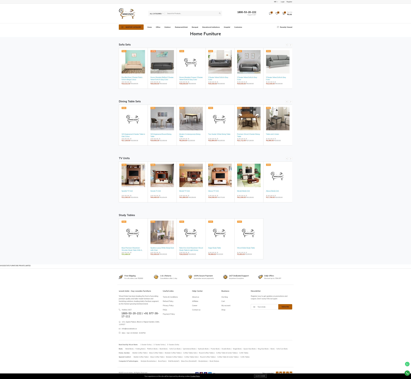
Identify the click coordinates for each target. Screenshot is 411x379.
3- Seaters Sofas (173, 345)
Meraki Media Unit (243, 191)
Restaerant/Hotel (181, 27)
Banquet (195, 27)
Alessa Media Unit (272, 191)
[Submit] (220, 13)
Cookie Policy (195, 376)
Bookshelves (203, 361)
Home (149, 27)
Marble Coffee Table (140, 353)
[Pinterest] (287, 373)
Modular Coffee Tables (173, 353)
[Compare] (145, 56)
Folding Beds (140, 349)
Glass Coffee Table (155, 353)
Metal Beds (129, 349)
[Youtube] (291, 373)
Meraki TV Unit (184, 191)
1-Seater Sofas (145, 345)
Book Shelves (214, 361)
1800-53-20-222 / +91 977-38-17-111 (140, 315)
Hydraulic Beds (203, 349)
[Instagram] (284, 373)
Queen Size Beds (249, 349)
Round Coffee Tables (206, 353)
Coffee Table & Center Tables (226, 353)
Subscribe (285, 307)
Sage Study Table (214, 248)
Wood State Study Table (246, 248)
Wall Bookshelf (173, 361)
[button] (286, 13)
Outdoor (167, 27)
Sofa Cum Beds (175, 349)
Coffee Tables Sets (190, 353)
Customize (238, 27)
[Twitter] (280, 373)
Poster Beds (215, 349)
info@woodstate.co (129, 329)
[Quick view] (145, 51)
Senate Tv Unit (155, 191)
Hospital (227, 27)
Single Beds (237, 349)
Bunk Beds (163, 349)
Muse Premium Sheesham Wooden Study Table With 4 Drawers (132, 250)
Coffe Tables (243, 353)
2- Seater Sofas (159, 345)
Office (158, 27)
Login (282, 1)
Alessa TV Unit (213, 191)
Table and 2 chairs (272, 134)
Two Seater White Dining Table (219, 134)
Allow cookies (260, 376)
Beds (272, 349)
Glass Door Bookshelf (188, 361)
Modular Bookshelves (148, 361)
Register (289, 1)
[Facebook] (277, 373)
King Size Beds (263, 349)
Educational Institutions (211, 27)
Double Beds (226, 349)
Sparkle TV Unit (127, 191)
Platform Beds (152, 349)
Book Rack (162, 361)
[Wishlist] (145, 53)
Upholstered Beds (189, 349)
